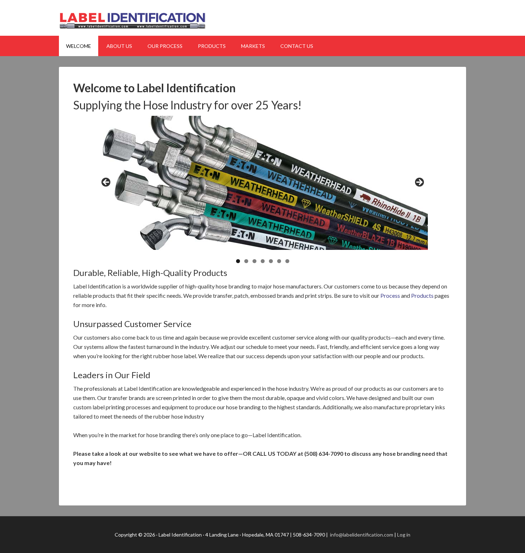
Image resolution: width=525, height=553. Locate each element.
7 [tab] (287, 261)
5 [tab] (271, 261)
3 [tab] (254, 261)
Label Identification (262, 18)
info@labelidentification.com (361, 535)
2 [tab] (246, 261)
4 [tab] (263, 261)
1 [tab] (238, 261)
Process (390, 295)
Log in (403, 535)
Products (422, 295)
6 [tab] (279, 261)
